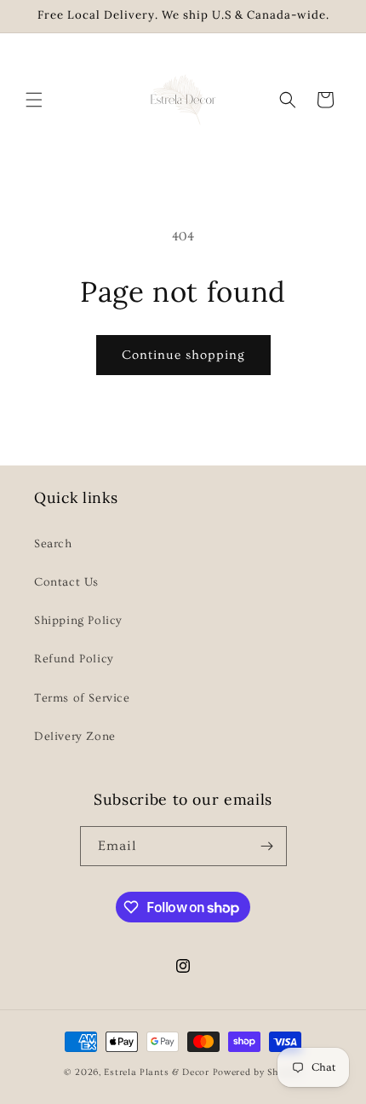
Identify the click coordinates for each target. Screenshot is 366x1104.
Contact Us (66, 582)
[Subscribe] (267, 846)
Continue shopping (183, 355)
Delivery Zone (75, 736)
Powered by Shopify (258, 1072)
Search (53, 544)
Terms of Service (82, 698)
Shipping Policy (78, 620)
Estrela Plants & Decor (156, 1072)
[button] (34, 99)
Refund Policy (74, 659)
